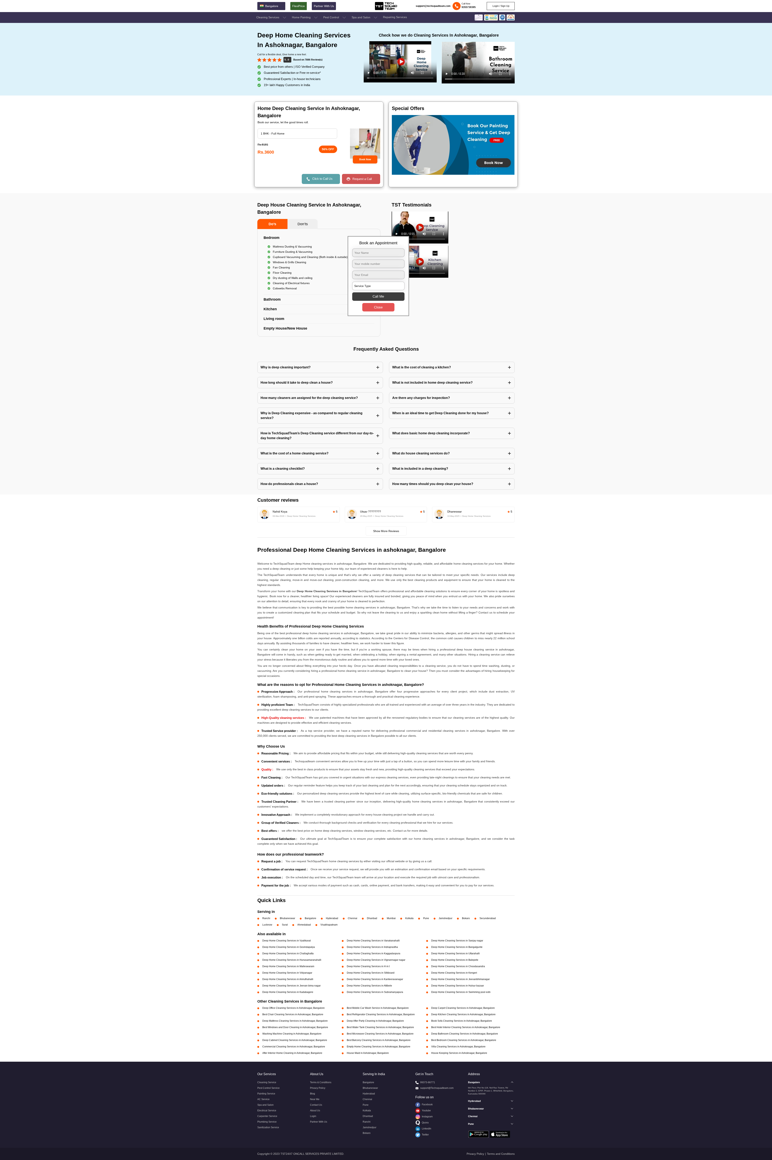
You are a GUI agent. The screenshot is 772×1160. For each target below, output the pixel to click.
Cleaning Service (266, 1082)
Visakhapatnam (329, 924)
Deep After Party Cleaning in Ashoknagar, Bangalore (375, 1020)
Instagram (427, 1116)
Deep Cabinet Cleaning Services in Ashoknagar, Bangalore (294, 1040)
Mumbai (391, 918)
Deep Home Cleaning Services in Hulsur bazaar (457, 985)
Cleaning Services (268, 17)
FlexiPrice (298, 6)
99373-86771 (427, 1082)
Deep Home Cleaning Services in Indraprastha (372, 947)
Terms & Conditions (320, 1082)
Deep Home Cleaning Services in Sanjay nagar (457, 940)
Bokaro (466, 918)
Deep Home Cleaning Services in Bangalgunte (456, 947)
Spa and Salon (361, 17)
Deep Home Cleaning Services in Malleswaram (288, 966)
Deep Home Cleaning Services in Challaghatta (288, 953)
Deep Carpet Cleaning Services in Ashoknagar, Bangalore (463, 1008)
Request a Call (362, 179)
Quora (425, 1122)
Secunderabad (487, 918)
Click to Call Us (322, 178)
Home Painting (301, 17)
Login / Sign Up (500, 6)
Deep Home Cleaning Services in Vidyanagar (287, 972)
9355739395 (469, 7)
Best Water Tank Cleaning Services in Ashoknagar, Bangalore (380, 1027)
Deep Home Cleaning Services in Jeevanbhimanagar (460, 979)
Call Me (378, 296)
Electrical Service (266, 1110)
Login (313, 1116)
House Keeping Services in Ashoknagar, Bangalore (459, 1053)
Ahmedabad (304, 924)
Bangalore (310, 918)
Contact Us (316, 1104)
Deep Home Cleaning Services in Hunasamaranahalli (291, 960)
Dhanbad (372, 918)
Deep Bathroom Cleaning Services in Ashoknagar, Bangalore (464, 1033)
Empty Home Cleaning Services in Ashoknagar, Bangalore (378, 1046)
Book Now (365, 159)
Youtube (426, 1110)
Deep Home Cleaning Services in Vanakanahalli (373, 940)
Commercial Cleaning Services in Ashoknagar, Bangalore (293, 1046)
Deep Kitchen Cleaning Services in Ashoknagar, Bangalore (463, 1014)
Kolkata (409, 918)
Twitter (425, 1134)
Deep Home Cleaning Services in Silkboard (370, 972)
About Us (315, 1110)
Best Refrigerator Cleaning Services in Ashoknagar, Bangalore (381, 1014)
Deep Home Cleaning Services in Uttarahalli (455, 953)
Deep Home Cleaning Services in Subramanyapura (375, 992)
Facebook (427, 1104)
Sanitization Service (268, 1127)
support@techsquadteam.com (433, 6)
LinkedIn (426, 1128)
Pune (426, 918)
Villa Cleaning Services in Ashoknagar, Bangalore (458, 1046)
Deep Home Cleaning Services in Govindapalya (288, 947)
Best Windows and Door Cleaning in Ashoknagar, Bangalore (295, 1027)
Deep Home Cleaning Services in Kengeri (454, 972)
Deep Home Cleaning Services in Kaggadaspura (373, 953)
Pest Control (331, 17)
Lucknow (267, 924)
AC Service (263, 1099)
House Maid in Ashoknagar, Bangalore (368, 1053)
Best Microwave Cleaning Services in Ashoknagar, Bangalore (380, 1033)
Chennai (352, 918)
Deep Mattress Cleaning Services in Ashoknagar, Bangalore (295, 1020)
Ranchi (266, 918)
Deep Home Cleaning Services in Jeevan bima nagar (291, 985)
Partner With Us (324, 6)
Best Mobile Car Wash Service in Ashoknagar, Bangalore (378, 1008)
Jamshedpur (445, 918)
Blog (312, 1093)
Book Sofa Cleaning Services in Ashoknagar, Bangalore (461, 1020)
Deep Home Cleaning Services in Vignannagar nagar (376, 960)
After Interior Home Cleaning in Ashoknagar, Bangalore (292, 1053)
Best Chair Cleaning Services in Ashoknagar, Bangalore (292, 1014)
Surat (285, 924)
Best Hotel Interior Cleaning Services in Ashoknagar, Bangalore (465, 1027)
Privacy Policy (317, 1088)
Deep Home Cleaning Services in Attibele (369, 985)
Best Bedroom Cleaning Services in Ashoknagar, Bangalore (463, 1040)
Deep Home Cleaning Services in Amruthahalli (287, 979)
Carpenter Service (267, 1116)
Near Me (314, 1099)
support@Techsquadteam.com (437, 1088)
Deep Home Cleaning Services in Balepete (454, 960)
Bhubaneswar (287, 918)
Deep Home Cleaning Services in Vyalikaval (286, 940)
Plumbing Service (267, 1121)
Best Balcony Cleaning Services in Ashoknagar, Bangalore (379, 1040)
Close (378, 307)
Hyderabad (332, 918)
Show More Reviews (386, 531)
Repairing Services (395, 17)
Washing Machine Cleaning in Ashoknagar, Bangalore (291, 1033)
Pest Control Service (268, 1088)
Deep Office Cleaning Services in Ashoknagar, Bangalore (293, 1008)
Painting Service (266, 1093)
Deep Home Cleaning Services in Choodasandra (458, 966)
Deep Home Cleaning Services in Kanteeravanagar (375, 979)
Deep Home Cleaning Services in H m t (368, 966)
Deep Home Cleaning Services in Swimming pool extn (461, 992)
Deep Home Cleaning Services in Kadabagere (287, 992)
